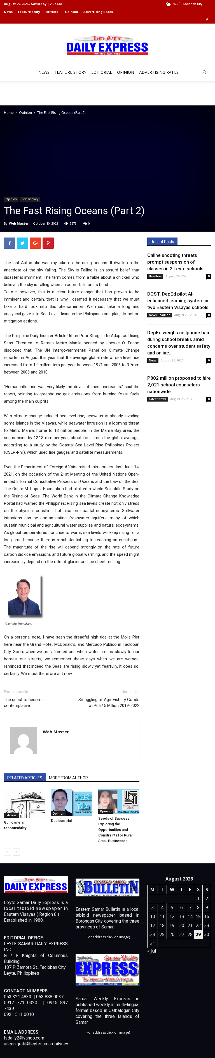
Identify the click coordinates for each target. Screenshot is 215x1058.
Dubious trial (61, 821)
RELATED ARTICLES (24, 778)
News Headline (159, 315)
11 (162, 916)
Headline (155, 276)
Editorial (52, 12)
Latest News (157, 399)
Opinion (71, 12)
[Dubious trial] (71, 802)
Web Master (19, 223)
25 (162, 934)
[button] (204, 72)
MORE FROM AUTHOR (68, 778)
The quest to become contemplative (24, 702)
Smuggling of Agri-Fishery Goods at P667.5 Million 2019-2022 (108, 702)
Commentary (30, 199)
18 (162, 925)
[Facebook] (207, 20)
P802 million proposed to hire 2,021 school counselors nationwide (179, 384)
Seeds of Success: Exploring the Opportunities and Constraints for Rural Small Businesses (115, 829)
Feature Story (29, 12)
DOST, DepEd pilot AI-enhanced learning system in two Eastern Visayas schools (178, 300)
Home (9, 112)
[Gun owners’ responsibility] (24, 803)
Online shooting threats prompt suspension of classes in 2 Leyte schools (175, 261)
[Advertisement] (107, 93)
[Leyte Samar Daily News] (107, 45)
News (8, 12)
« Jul (151, 951)
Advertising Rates (98, 12)
